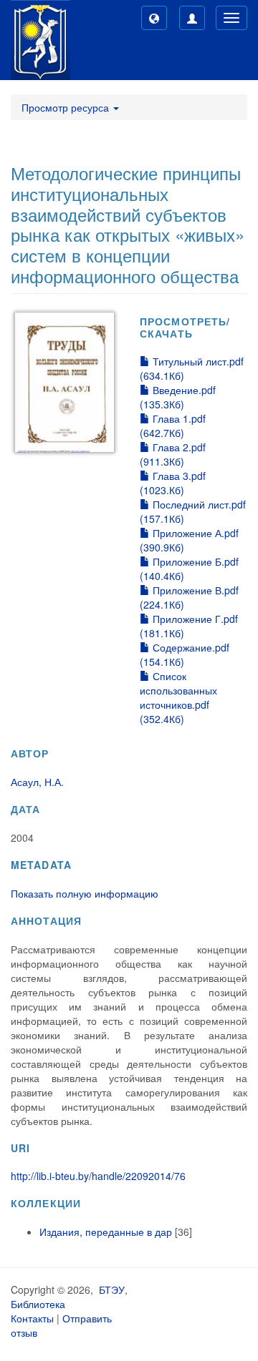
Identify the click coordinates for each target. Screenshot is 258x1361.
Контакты (32, 1318)
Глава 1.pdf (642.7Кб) (173, 425)
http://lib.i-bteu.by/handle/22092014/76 (98, 1176)
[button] (154, 18)
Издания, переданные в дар (105, 1231)
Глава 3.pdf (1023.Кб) (173, 482)
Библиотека (38, 1304)
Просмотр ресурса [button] (67, 107)
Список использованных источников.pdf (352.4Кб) (178, 697)
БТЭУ (112, 1289)
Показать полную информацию (84, 893)
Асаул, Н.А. (37, 782)
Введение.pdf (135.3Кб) (178, 397)
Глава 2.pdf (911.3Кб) (173, 454)
